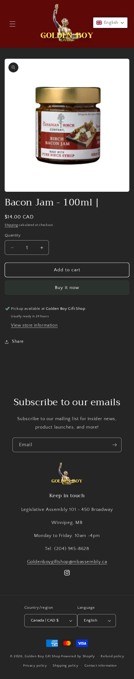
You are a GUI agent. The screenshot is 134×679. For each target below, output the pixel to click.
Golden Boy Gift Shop (42, 656)
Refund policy (112, 656)
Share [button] (18, 341)
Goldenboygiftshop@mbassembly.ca (67, 561)
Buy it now (67, 287)
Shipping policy (66, 666)
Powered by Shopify (78, 656)
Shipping (11, 225)
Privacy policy (35, 666)
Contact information (100, 666)
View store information (34, 325)
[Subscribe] (114, 445)
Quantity (13, 235)
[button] (12, 24)
